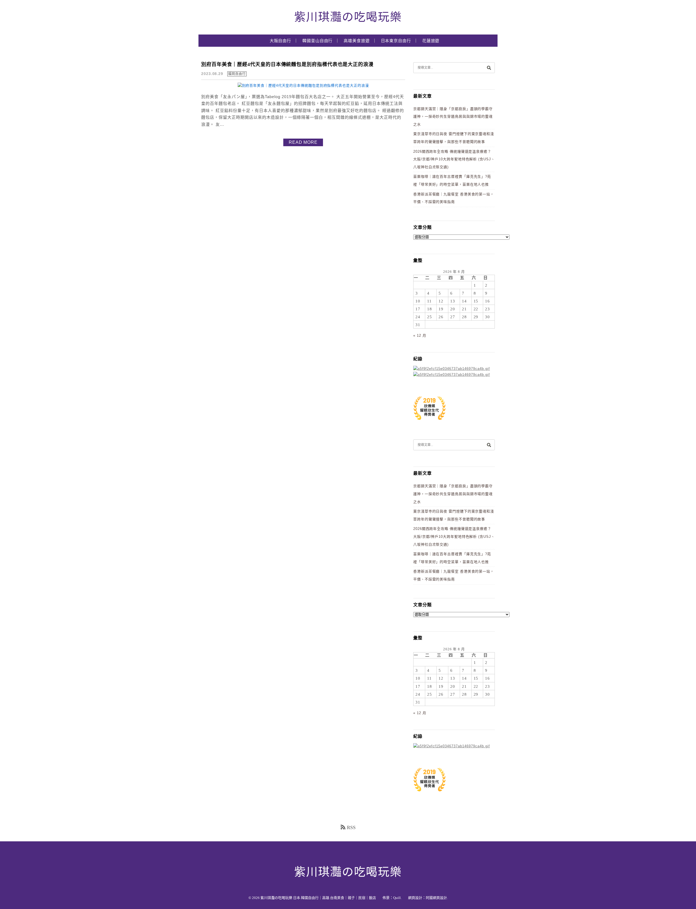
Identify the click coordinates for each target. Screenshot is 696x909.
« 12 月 (419, 335)
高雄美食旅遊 (356, 41)
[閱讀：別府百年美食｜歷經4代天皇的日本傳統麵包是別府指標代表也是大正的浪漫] (303, 85)
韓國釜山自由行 (317, 41)
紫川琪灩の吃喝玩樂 (348, 17)
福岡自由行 (237, 74)
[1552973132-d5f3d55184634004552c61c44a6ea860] (429, 423)
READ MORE (303, 142)
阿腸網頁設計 (436, 898)
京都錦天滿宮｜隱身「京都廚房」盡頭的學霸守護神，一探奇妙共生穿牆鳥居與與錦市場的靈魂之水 (453, 116)
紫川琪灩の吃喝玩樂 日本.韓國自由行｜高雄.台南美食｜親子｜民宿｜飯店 (318, 898)
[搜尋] (488, 67)
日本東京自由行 (396, 41)
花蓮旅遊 (431, 41)
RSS (351, 827)
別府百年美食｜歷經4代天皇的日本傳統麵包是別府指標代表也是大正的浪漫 (287, 64)
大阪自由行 (280, 41)
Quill (397, 898)
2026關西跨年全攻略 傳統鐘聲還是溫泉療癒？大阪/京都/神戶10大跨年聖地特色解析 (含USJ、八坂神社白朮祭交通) (454, 159)
